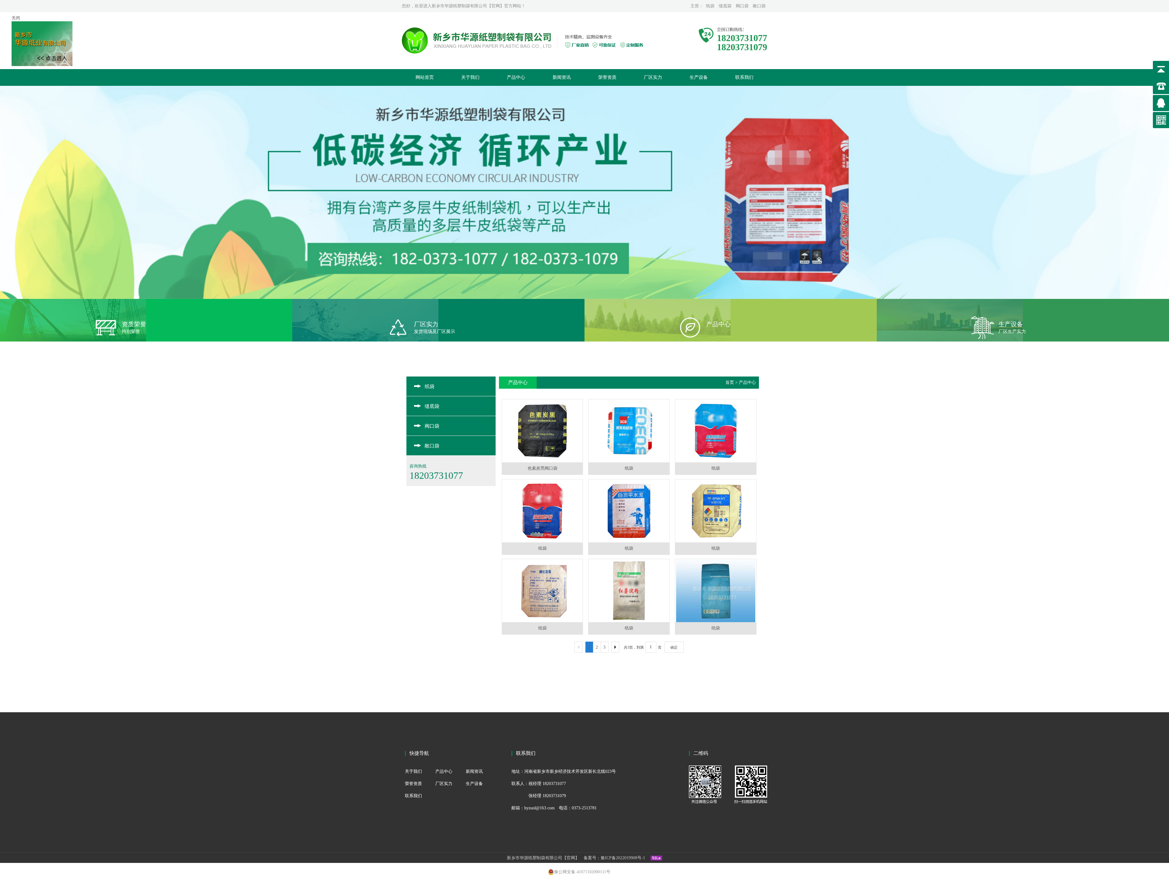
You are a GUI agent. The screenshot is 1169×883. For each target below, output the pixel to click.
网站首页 (425, 77)
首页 (729, 382)
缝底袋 (725, 6)
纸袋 (710, 6)
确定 (674, 647)
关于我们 (470, 77)
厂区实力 (653, 77)
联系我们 (744, 77)
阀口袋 (742, 6)
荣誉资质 (607, 77)
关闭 (16, 18)
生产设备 (699, 77)
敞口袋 (759, 6)
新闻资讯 (562, 77)
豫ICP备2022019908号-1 (623, 858)
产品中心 (516, 77)
